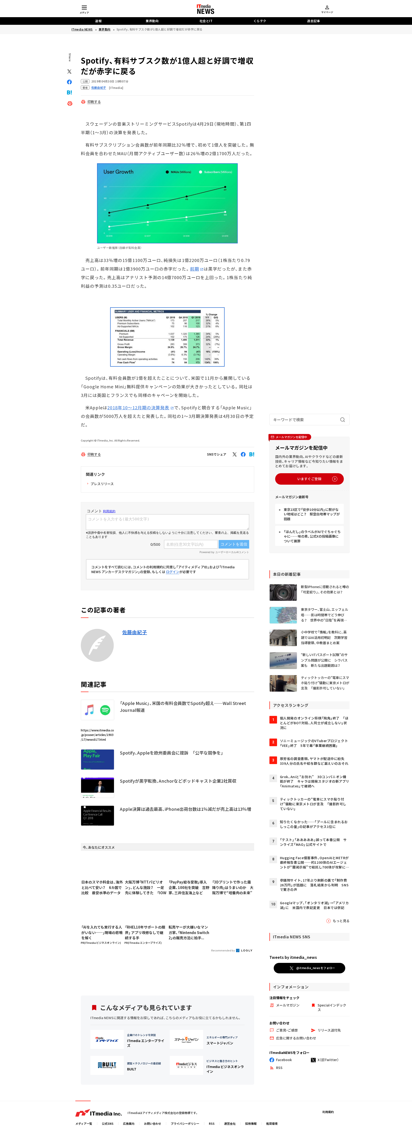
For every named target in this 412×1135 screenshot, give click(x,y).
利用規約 (328, 1112)
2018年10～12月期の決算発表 (138, 407)
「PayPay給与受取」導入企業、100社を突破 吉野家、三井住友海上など (189, 887)
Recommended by (223, 950)
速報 (98, 21)
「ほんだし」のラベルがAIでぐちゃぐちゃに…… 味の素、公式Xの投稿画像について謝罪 (312, 536)
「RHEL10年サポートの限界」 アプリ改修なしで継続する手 (145, 932)
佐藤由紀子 (134, 632)
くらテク (259, 21)
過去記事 (313, 21)
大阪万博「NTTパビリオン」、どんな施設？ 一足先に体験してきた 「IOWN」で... (145, 887)
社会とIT (206, 21)
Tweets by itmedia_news (293, 957)
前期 (194, 269)
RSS (212, 1123)
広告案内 (128, 1123)
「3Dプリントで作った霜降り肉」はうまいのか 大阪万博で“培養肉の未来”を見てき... (232, 887)
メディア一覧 (83, 1123)
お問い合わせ (152, 1123)
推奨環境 (272, 1123)
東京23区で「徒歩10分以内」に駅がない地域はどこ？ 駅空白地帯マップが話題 (312, 514)
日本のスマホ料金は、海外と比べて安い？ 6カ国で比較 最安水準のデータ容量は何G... (102, 887)
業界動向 (152, 21)
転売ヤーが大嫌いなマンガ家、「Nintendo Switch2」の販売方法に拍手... (189, 932)
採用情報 (251, 1123)
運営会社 (230, 1123)
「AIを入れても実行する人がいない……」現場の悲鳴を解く (102, 932)
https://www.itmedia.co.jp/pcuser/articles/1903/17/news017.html (97, 734)
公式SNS (107, 1123)
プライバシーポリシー (185, 1123)
